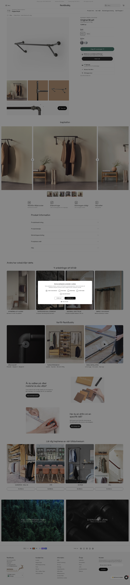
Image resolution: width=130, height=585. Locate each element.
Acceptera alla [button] (70, 298)
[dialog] (65, 292)
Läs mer (79, 287)
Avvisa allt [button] (59, 298)
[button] (65, 301)
